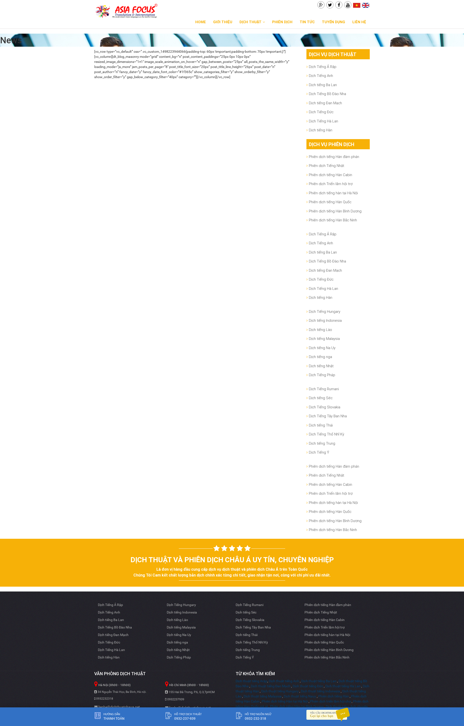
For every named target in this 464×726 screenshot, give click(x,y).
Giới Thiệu (222, 22)
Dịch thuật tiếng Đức (308, 686)
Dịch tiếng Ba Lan (323, 84)
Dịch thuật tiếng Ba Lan (318, 681)
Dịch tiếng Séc (321, 398)
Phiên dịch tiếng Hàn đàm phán (334, 156)
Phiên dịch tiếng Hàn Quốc (330, 202)
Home (200, 22)
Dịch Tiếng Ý (319, 452)
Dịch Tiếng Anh (321, 75)
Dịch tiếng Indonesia (325, 320)
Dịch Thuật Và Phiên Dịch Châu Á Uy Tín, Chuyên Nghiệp (232, 559)
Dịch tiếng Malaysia (324, 338)
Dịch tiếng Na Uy (322, 347)
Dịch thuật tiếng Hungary (280, 691)
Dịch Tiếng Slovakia (324, 407)
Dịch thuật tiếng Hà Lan (343, 686)
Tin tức (307, 22)
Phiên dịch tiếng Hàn (333, 696)
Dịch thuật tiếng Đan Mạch (270, 686)
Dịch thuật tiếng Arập (251, 681)
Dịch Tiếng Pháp (322, 375)
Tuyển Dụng (333, 22)
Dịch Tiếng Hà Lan (323, 121)
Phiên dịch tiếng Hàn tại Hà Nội (285, 701)
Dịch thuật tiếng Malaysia (263, 696)
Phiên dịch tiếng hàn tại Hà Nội (333, 193)
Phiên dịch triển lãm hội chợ (330, 701)
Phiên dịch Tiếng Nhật (326, 165)
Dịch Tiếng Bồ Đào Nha (327, 93)
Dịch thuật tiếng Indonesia (320, 691)
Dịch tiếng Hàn (320, 130)
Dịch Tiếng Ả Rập (322, 66)
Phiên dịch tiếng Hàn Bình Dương (335, 211)
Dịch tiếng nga (320, 356)
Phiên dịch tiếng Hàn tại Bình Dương (297, 706)
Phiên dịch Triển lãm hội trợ (331, 183)
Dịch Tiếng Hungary (324, 311)
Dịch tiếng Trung (322, 443)
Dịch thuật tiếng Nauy (300, 696)
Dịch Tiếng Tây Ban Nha (328, 416)
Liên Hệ (359, 22)
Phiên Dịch (282, 22)
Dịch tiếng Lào (320, 329)
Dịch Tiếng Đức (321, 112)
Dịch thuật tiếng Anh (284, 681)
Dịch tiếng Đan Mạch (325, 103)
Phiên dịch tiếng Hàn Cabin (330, 174)
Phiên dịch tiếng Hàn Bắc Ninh (333, 220)
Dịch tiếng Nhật (321, 366)
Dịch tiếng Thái (321, 425)
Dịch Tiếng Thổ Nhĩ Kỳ (326, 434)
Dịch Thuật (250, 22)
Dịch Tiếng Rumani (324, 389)
